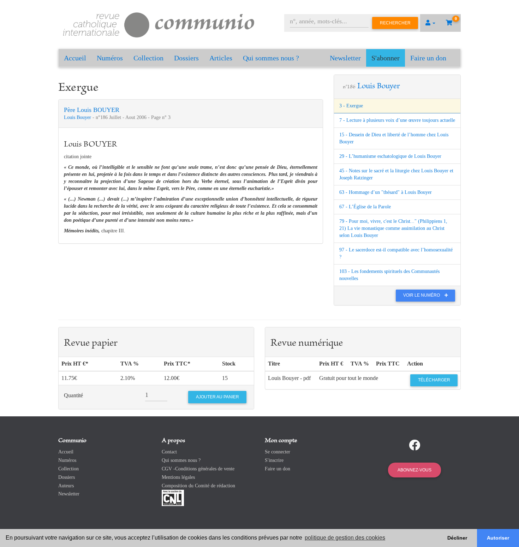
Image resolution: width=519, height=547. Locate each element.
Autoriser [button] (498, 538)
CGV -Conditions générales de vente (198, 468)
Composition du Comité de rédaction (198, 485)
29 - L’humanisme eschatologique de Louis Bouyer (390, 156)
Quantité (73, 395)
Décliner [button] (457, 538)
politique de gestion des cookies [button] (345, 538)
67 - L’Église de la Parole (365, 206)
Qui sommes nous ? (271, 58)
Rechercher (395, 22)
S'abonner (385, 58)
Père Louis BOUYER (91, 109)
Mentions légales (178, 477)
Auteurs (66, 485)
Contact (169, 451)
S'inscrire (274, 460)
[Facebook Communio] (414, 445)
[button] (430, 23)
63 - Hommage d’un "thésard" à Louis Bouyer (385, 192)
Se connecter (277, 451)
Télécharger (434, 379)
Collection (148, 58)
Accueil (75, 58)
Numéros (110, 58)
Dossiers (186, 58)
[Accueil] (159, 23)
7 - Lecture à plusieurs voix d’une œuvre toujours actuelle (397, 120)
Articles (220, 58)
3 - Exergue (351, 105)
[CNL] (173, 497)
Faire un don (428, 58)
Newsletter (345, 58)
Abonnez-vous (414, 470)
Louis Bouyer (78, 117)
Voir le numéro (422, 295)
